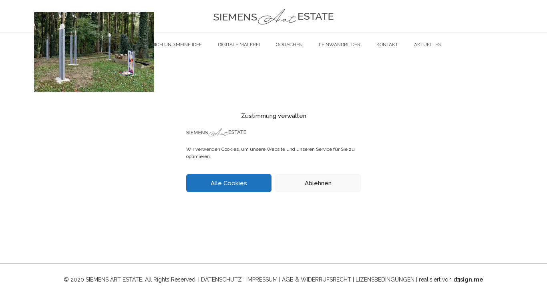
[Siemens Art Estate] (273, 16)
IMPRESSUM (262, 279)
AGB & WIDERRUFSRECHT (316, 279)
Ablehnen (318, 183)
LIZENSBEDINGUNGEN (385, 279)
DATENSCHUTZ (221, 279)
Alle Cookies (229, 183)
